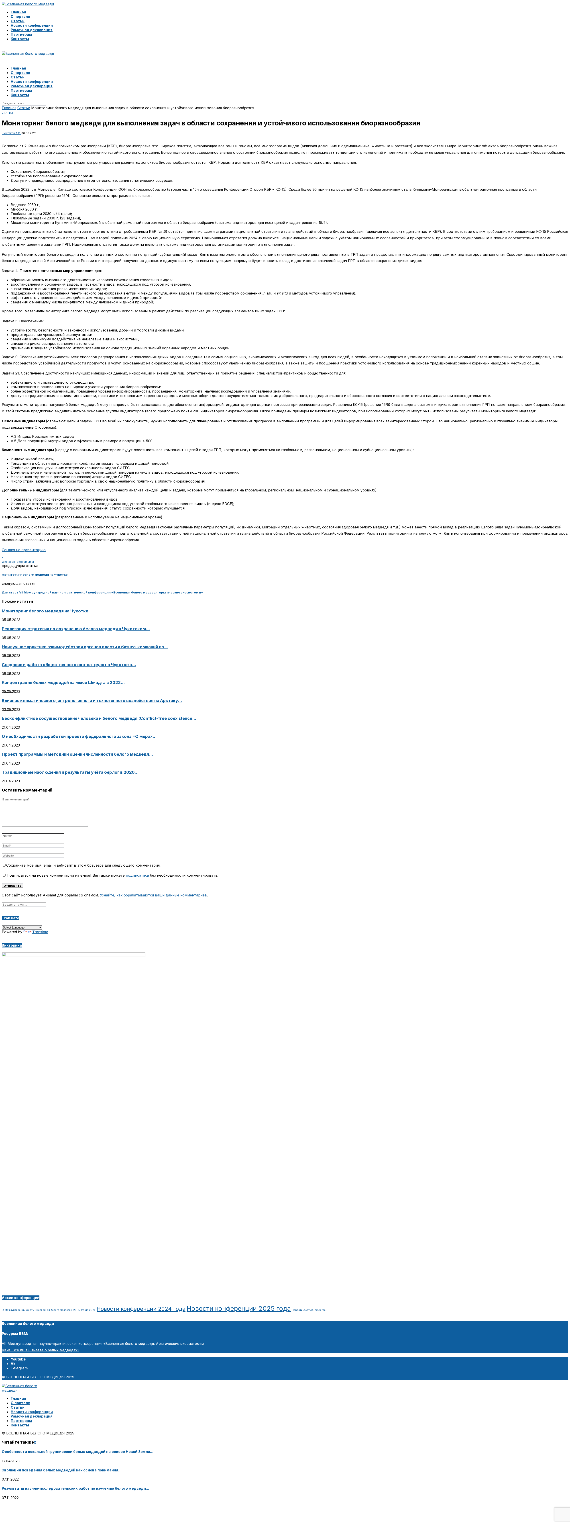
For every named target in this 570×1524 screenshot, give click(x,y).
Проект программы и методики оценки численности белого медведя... (77, 754)
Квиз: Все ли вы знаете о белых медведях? (40, 1350)
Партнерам (21, 34)
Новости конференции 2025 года (239, 1308)
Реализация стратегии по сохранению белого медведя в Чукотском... (76, 628)
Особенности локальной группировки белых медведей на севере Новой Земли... (77, 1451)
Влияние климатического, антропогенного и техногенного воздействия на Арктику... (92, 700)
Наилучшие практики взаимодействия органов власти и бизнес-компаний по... (85, 646)
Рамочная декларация (32, 30)
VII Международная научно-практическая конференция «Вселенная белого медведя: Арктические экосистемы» (103, 1343)
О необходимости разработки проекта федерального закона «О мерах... (79, 736)
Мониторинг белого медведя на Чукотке (45, 611)
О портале (20, 16)
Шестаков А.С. (11, 133)
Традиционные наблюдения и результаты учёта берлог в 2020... (70, 772)
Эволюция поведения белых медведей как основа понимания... (62, 1470)
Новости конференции (32, 25)
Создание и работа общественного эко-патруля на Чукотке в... (69, 664)
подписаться (137, 875)
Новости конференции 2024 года (141, 1308)
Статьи (17, 21)
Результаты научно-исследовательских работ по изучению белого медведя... (75, 1488)
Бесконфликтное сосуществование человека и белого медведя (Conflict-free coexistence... (99, 718)
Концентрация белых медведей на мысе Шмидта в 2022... (63, 682)
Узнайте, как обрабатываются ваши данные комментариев (153, 895)
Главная (18, 12)
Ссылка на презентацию (24, 550)
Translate (40, 932)
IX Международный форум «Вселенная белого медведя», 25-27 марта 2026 (49, 1310)
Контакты (20, 39)
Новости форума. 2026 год (309, 1310)
